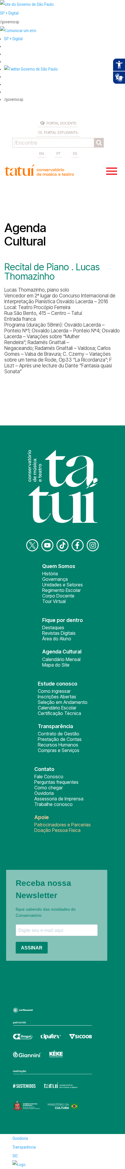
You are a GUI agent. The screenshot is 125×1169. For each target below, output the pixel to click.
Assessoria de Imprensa (58, 799)
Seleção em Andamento (63, 702)
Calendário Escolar (57, 708)
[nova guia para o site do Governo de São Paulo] (18, 30)
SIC (15, 1156)
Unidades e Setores (62, 585)
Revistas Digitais (59, 633)
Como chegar (48, 788)
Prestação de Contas (60, 739)
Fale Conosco (48, 776)
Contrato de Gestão (58, 734)
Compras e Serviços (58, 750)
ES (75, 153)
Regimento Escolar (61, 590)
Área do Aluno (56, 639)
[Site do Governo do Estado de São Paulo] (27, 4)
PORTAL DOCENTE (61, 123)
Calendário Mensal (61, 659)
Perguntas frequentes (56, 782)
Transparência (24, 1147)
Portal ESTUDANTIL (61, 132)
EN (41, 153)
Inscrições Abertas (57, 697)
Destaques (53, 627)
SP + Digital (9, 13)
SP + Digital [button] (13, 38)
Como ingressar (54, 691)
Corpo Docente (58, 596)
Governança (55, 579)
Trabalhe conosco (53, 804)
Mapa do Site (55, 665)
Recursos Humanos (58, 745)
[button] (31, 69)
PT (58, 153)
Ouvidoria (44, 793)
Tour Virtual (54, 601)
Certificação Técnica (59, 713)
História (50, 573)
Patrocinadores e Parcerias (62, 825)
